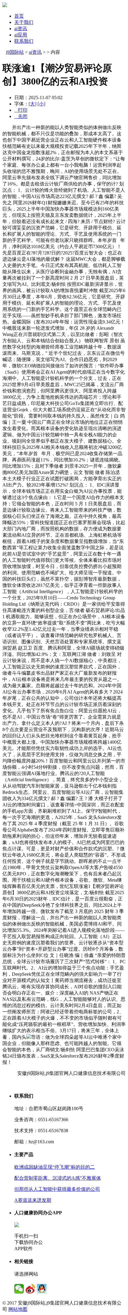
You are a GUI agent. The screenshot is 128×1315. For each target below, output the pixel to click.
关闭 (20, 116)
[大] (32, 103)
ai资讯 (20, 28)
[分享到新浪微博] (30, 1288)
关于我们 (23, 22)
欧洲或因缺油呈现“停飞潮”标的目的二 (54, 1167)
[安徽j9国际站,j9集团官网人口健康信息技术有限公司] (4, 5)
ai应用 (20, 34)
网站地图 (17, 1309)
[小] (41, 103)
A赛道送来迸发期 (32, 1200)
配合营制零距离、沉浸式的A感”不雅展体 (57, 1178)
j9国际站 (15, 52)
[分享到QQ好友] (41, 1288)
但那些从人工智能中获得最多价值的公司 (57, 1189)
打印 (20, 110)
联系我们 (23, 41)
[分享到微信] (19, 1288)
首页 (19, 16)
